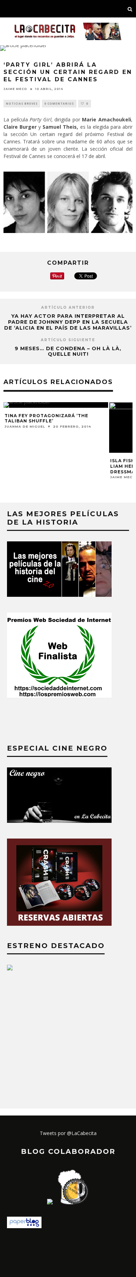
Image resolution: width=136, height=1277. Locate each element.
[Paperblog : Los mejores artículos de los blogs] (24, 1226)
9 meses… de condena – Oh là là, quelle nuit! (68, 351)
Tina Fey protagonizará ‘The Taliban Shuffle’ (46, 418)
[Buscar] (130, 8)
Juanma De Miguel (25, 426)
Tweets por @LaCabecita (68, 1133)
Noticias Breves (22, 103)
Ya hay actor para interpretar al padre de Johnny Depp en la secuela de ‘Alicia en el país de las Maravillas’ (68, 322)
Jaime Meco (15, 89)
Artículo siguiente (68, 340)
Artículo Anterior (68, 307)
